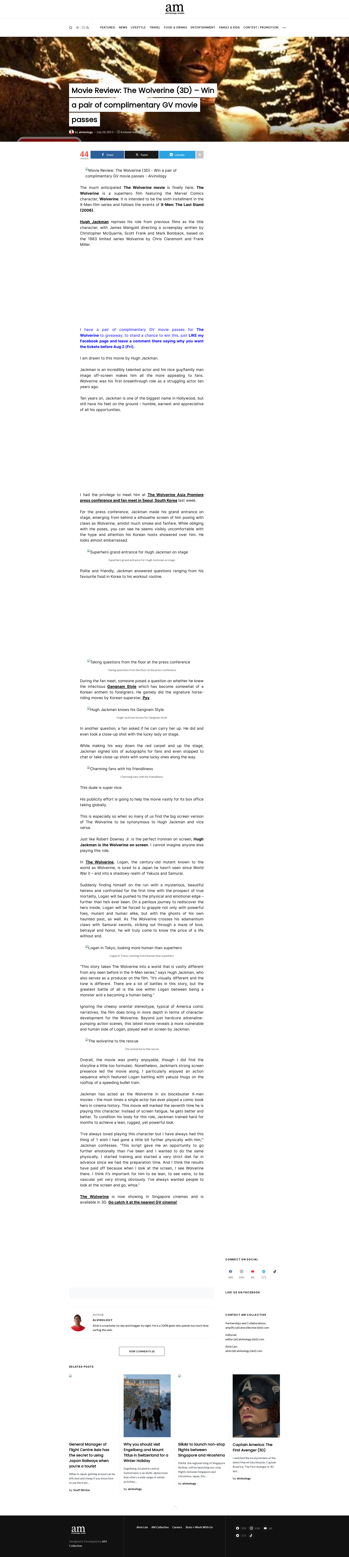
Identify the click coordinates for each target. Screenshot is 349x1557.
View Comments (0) (142, 1351)
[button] (70, 27)
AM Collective (160, 1527)
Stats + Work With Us (199, 1527)
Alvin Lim (142, 1527)
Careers (177, 1527)
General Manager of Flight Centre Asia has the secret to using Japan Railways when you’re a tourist (89, 1455)
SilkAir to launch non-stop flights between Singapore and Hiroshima (201, 1450)
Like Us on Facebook (242, 1292)
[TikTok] (274, 1274)
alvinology (103, 1320)
